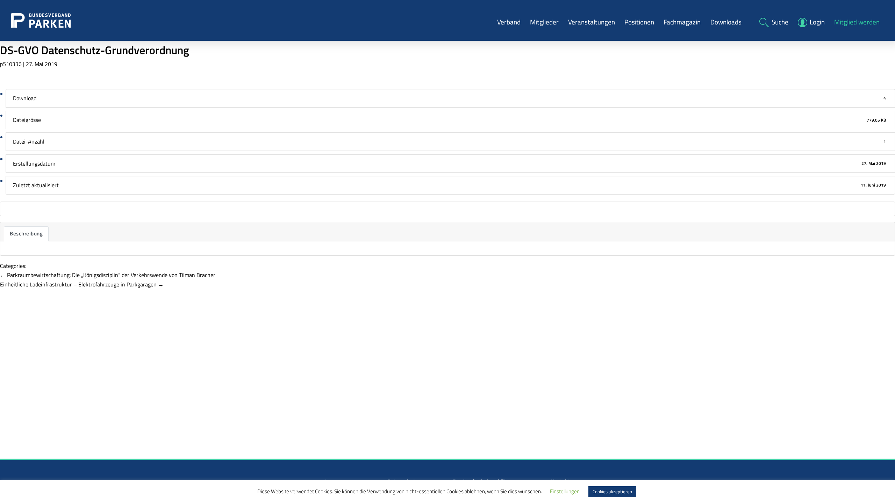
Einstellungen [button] (565, 491)
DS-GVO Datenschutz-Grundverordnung (94, 50)
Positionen (639, 22)
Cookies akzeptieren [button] (612, 491)
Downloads (726, 22)
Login (817, 22)
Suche (780, 22)
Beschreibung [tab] (26, 233)
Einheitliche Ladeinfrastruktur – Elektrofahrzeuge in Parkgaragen (82, 284)
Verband (509, 22)
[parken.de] (41, 20)
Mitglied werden (857, 22)
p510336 (11, 64)
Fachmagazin (682, 22)
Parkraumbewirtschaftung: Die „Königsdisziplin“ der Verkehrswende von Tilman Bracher (107, 275)
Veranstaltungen (591, 22)
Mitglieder (544, 22)
